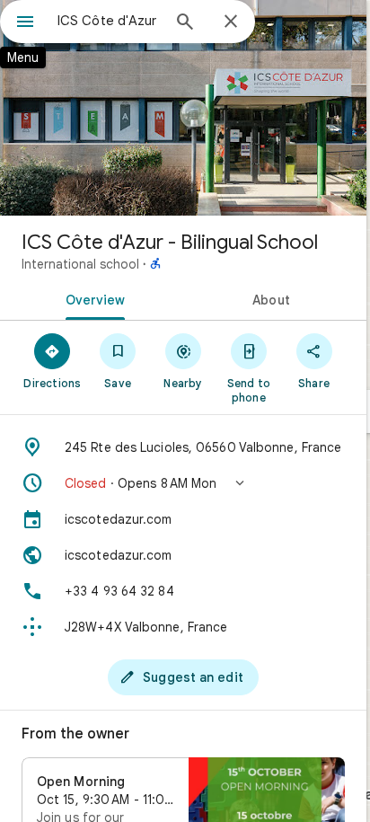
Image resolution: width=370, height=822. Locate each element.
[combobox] (108, 20)
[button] (183, 483)
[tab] (92, 298)
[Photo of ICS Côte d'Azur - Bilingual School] (183, 108)
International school (80, 264)
